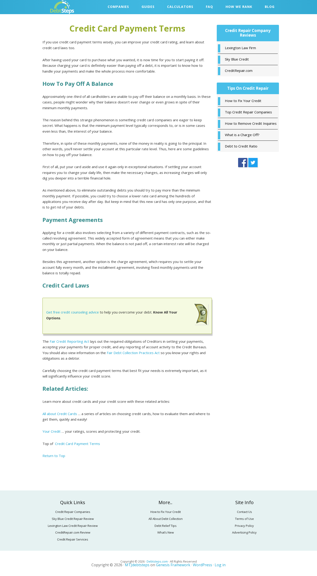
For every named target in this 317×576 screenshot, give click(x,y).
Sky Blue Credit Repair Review (73, 519)
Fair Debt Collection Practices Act (133, 352)
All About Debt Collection (166, 519)
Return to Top (53, 455)
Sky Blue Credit (237, 59)
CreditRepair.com (238, 70)
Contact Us (244, 512)
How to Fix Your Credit (243, 100)
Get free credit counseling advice (72, 312)
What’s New (165, 532)
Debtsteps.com (157, 561)
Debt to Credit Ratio (241, 146)
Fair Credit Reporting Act (69, 341)
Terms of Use (244, 519)
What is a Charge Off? (242, 134)
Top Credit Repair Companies (248, 112)
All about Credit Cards (59, 413)
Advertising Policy (244, 532)
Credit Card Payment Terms (77, 443)
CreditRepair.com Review (72, 532)
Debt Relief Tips (166, 526)
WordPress (202, 564)
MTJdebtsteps (137, 564)
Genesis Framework (173, 564)
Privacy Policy (244, 526)
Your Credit (51, 431)
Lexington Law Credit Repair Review (73, 526)
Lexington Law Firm (240, 47)
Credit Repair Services (72, 539)
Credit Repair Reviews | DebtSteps (76, 7)
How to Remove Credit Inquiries (251, 123)
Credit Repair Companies (72, 512)
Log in (220, 564)
